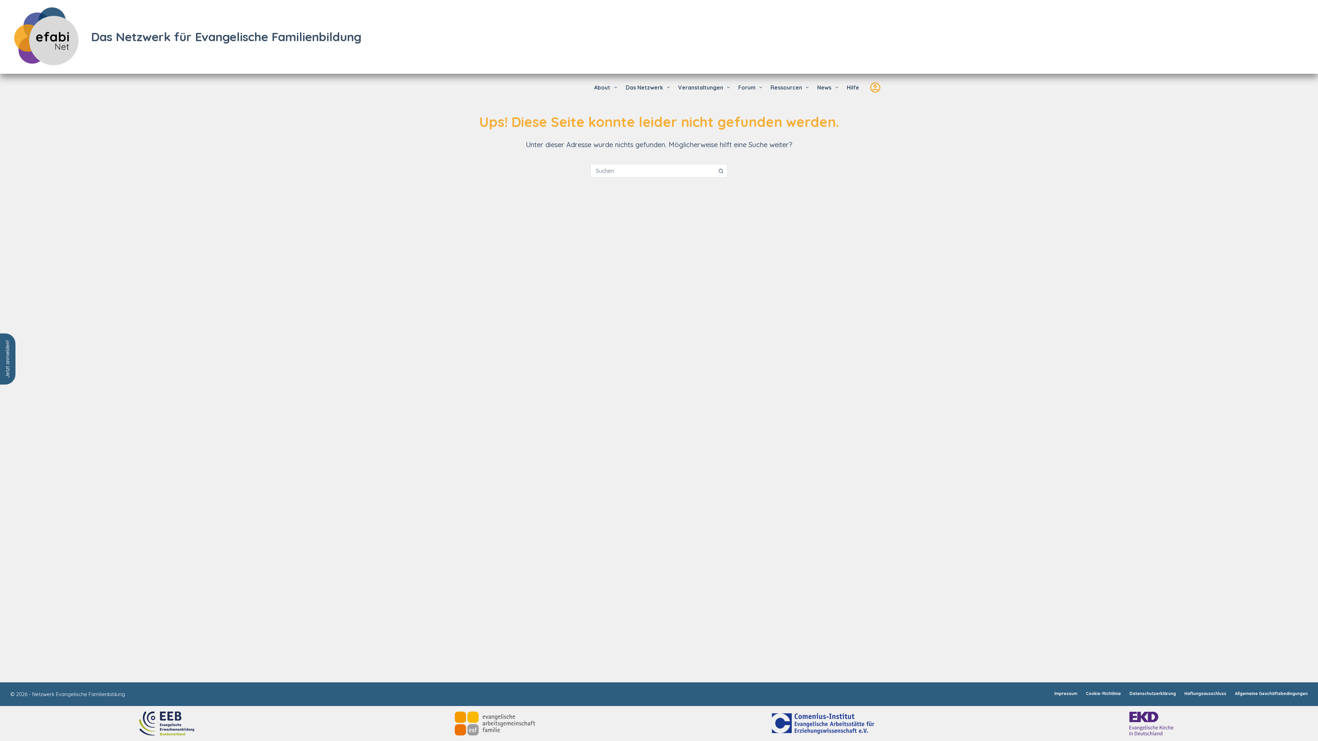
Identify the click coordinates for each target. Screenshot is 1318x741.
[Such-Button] (720, 170)
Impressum (1065, 693)
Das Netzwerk (644, 87)
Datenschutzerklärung (1153, 693)
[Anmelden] (875, 87)
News (824, 87)
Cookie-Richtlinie (1103, 693)
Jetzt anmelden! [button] (7, 359)
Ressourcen (786, 87)
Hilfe (853, 87)
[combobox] (652, 171)
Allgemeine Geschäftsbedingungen (1271, 693)
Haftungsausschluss (1205, 693)
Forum (746, 87)
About (602, 87)
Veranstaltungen (700, 87)
